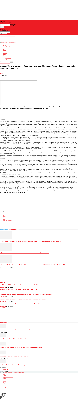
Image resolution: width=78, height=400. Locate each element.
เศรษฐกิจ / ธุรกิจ (7, 63)
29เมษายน (4, 212)
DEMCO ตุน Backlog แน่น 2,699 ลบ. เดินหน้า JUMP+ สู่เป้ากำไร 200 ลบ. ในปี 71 (18, 289)
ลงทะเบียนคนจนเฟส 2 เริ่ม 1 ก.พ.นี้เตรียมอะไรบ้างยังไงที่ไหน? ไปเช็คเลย (16, 330)
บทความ (4, 50)
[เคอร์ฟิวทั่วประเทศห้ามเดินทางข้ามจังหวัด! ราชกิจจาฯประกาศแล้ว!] (3, 353)
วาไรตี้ (6, 57)
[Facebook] (2, 77)
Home (4, 44)
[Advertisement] (19, 39)
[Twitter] (6, 77)
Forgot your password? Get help (5, 28)
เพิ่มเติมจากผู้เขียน (13, 229)
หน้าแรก (2, 63)
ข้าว (3, 215)
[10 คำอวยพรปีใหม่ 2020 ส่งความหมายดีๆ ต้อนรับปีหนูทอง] (3, 362)
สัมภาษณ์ (4, 52)
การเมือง (4, 48)
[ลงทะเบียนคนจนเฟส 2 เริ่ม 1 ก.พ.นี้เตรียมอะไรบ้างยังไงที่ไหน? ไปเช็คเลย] (3, 327)
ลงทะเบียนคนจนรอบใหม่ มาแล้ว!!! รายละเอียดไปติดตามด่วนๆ (13, 339)
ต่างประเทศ (5, 53)
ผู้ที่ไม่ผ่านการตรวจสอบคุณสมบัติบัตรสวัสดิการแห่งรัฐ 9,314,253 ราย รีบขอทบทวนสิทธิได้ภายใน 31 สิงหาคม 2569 (24, 253)
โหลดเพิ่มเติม (2, 307)
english (4, 54)
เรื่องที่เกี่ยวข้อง (4, 229)
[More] (10, 77)
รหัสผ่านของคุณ (13, 25)
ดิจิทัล (4, 217)
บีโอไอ (4, 219)
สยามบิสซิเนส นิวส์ (6, 369)
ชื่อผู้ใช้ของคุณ (13, 24)
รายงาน (4, 49)
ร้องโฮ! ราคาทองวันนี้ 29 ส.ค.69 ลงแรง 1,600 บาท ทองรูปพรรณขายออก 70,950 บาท (20, 285)
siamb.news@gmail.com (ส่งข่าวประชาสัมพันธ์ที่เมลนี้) (14, 372)
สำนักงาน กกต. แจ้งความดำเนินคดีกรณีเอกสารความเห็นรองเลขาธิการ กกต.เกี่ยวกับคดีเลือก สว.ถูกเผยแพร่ (24, 304)
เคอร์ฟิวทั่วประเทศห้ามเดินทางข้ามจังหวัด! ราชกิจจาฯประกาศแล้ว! (14, 356)
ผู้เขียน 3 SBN (2, 73)
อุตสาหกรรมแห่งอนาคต (7, 220)
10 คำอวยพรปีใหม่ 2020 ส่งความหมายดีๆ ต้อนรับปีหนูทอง (13, 365)
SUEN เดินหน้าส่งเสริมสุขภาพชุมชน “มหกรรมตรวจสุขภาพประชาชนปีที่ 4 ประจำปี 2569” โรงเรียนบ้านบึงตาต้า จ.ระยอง (26, 294)
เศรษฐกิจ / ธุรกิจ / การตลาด (8, 46)
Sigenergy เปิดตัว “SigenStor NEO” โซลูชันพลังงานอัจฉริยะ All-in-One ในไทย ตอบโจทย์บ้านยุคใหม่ (23, 299)
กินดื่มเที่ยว (7, 59)
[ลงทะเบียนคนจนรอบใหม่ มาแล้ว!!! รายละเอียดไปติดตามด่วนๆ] (3, 336)
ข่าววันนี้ (4, 216)
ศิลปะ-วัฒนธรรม (8, 58)
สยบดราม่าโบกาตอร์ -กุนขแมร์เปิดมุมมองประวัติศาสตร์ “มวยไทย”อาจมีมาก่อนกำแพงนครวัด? (21, 347)
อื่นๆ (3, 55)
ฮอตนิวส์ (4, 45)
